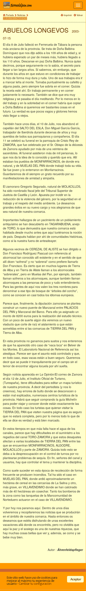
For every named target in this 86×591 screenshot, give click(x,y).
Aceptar (75, 579)
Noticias (21, 15)
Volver (80, 15)
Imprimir (68, 15)
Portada (10, 15)
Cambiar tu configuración (35, 583)
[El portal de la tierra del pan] (18, 5)
